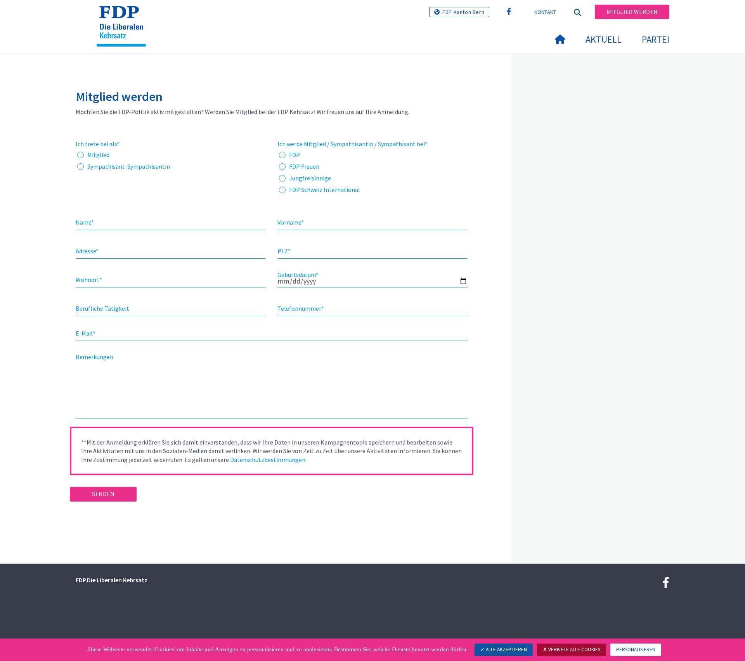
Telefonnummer (300, 308)
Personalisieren (635, 649)
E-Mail (85, 333)
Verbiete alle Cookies (573, 649)
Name (85, 222)
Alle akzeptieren (506, 649)
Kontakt (545, 12)
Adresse (87, 251)
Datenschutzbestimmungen (267, 460)
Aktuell (604, 39)
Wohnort (89, 280)
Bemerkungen (94, 357)
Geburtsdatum (298, 275)
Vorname (290, 222)
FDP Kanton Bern (463, 12)
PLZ (284, 251)
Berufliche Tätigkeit (102, 308)
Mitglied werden (632, 12)
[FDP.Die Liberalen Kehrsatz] (124, 16)
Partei (655, 39)
